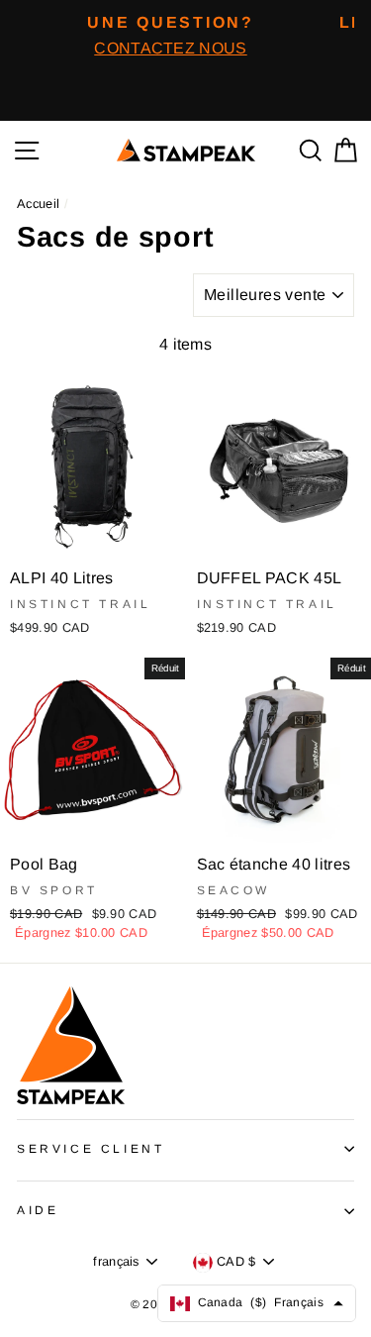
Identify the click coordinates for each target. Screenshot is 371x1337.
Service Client (90, 1149)
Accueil (38, 203)
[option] (170, 35)
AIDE (37, 1210)
